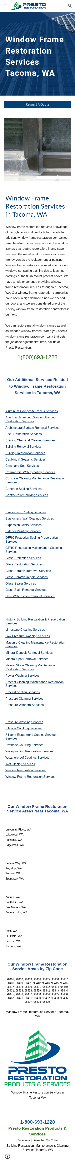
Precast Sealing (16, 692)
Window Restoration (19, 770)
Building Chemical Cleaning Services (30, 440)
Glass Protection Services (23, 558)
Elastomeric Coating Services (25, 512)
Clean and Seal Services (22, 465)
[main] (37, 53)
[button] (5, 5)
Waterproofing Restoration (23, 751)
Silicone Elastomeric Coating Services (31, 734)
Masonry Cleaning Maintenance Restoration (35, 642)
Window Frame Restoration (24, 776)
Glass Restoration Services (24, 564)
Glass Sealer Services (20, 583)
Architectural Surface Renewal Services (32, 427)
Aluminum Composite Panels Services (31, 411)
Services (39, 629)
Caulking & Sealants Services (25, 459)
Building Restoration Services (25, 453)
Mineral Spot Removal (20, 659)
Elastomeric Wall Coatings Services (29, 518)
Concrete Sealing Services (23, 488)
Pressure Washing (18, 722)
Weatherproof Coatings (21, 757)
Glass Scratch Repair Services (26, 577)
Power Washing (16, 675)
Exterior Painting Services (23, 531)
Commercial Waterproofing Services (30, 472)
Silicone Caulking (17, 728)
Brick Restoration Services (23, 434)
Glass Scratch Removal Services (28, 571)
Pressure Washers (18, 704)
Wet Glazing (14, 764)
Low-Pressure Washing (21, 636)
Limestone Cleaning (18, 629)
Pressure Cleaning (18, 698)
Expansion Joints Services (23, 525)
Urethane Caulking (18, 745)
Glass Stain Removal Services (26, 589)
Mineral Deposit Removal (23, 652)
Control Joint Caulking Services (26, 495)
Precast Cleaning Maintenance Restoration (34, 682)
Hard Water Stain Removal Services (30, 596)
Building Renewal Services (23, 446)
